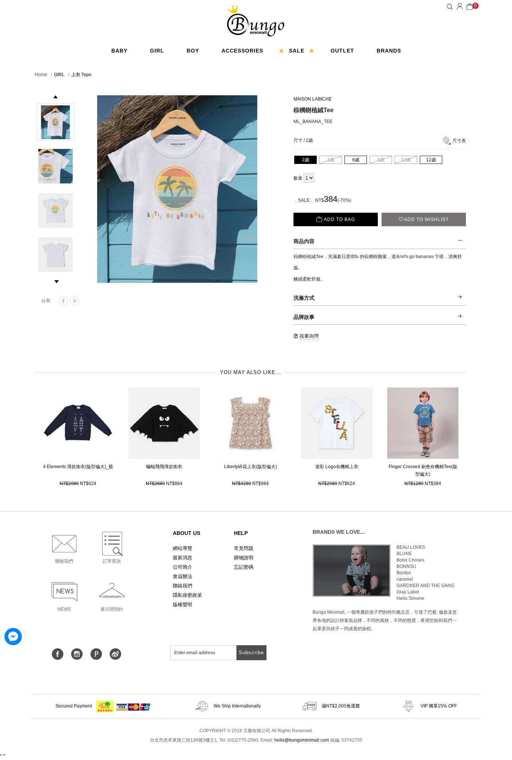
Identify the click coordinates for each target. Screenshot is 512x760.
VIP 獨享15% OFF (438, 706)
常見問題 (243, 548)
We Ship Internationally (237, 706)
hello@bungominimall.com (301, 740)
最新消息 (182, 557)
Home (41, 74)
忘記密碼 (243, 567)
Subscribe (251, 652)
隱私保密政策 (187, 595)
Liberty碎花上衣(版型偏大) (250, 466)
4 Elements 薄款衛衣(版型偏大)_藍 (78, 466)
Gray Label (408, 592)
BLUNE (404, 553)
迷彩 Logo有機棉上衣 (336, 466)
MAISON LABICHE (312, 99)
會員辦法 (182, 576)
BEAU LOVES (411, 547)
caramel (405, 579)
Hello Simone (410, 598)
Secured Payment (74, 706)
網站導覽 (182, 548)
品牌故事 (303, 317)
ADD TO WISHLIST (426, 219)
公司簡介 (182, 567)
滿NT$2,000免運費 (340, 706)
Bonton (404, 572)
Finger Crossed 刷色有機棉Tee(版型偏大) (423, 470)
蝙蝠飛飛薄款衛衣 (164, 466)
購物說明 (243, 557)
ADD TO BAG (339, 219)
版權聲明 (182, 604)
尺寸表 (459, 140)
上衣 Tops (81, 74)
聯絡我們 (182, 586)
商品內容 (303, 241)
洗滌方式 (303, 298)
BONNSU (406, 566)
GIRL (59, 74)
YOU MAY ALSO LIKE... (250, 372)
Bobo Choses (410, 560)
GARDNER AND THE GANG (425, 585)
